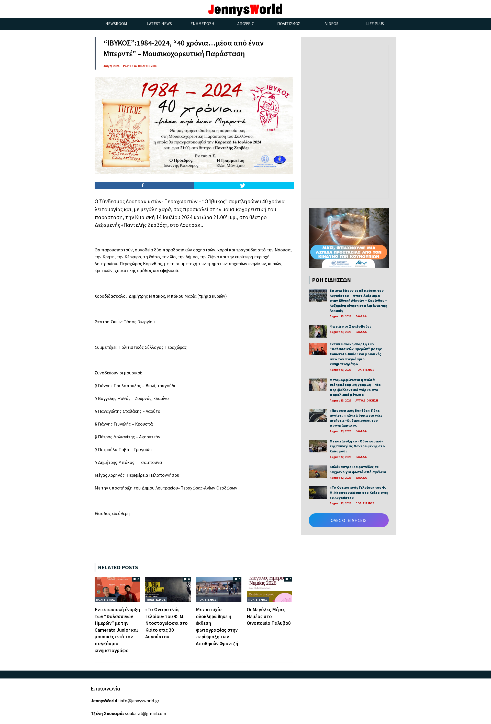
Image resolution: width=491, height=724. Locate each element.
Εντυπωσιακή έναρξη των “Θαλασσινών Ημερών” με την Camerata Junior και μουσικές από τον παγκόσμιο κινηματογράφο (117, 629)
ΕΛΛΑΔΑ (361, 316)
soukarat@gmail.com (145, 713)
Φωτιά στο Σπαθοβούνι (350, 326)
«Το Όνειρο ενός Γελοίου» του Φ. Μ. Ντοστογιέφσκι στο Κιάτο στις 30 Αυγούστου (166, 623)
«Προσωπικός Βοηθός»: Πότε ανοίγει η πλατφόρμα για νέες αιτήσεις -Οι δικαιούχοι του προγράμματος (356, 418)
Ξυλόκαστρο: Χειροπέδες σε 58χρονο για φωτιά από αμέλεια (358, 469)
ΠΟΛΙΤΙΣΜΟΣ (147, 66)
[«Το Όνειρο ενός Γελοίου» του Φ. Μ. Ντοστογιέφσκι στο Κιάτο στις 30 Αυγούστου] (168, 589)
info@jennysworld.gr (139, 701)
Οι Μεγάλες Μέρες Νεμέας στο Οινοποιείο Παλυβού (269, 616)
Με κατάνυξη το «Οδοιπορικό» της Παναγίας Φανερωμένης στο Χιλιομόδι (357, 446)
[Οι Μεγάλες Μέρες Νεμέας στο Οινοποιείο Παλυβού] (269, 589)
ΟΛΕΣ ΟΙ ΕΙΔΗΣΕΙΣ (348, 520)
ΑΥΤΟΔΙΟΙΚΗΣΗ (366, 400)
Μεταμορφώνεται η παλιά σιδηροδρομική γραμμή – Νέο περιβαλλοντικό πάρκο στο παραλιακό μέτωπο (355, 387)
